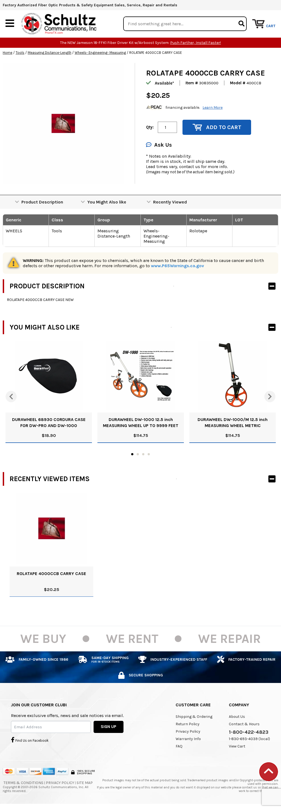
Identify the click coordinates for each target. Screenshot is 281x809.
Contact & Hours (244, 724)
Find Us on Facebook (32, 740)
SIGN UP (108, 726)
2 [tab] (138, 454)
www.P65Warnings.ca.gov (177, 265)
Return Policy (187, 724)
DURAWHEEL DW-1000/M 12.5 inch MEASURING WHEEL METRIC (233, 422)
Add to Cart (223, 127)
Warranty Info (188, 739)
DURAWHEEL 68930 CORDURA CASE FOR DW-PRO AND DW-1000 (49, 422)
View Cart (237, 746)
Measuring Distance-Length (49, 53)
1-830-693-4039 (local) (249, 739)
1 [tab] (132, 454)
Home (7, 53)
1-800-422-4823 (248, 732)
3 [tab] (143, 454)
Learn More (213, 107)
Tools (20, 53)
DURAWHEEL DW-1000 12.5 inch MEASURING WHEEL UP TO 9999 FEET (140, 422)
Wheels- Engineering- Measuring (100, 53)
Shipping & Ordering (194, 716)
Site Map (85, 782)
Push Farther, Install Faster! (195, 42)
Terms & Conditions (23, 782)
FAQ (179, 746)
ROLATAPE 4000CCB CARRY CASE (51, 573)
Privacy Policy (188, 731)
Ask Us (163, 145)
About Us (237, 716)
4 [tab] (149, 454)
